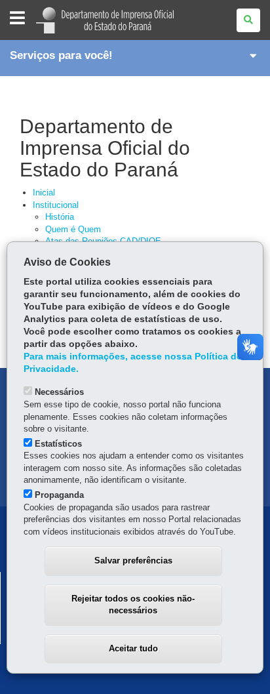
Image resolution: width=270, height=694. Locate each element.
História (59, 217)
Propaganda (59, 495)
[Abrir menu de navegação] (17, 18)
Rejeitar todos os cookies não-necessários (133, 605)
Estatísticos (58, 444)
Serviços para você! (61, 55)
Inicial (44, 192)
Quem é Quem (73, 229)
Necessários (59, 392)
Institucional (56, 205)
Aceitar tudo (133, 648)
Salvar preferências (133, 560)
